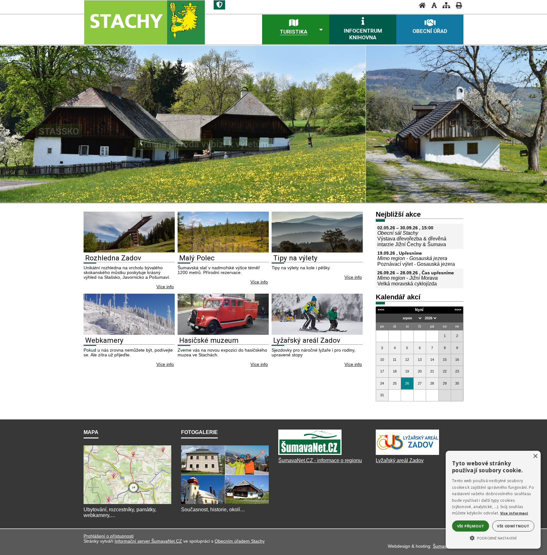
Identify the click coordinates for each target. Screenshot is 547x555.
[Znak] (219, 5)
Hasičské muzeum (209, 340)
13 (420, 359)
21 (432, 371)
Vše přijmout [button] (470, 526)
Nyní (419, 310)
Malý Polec (197, 258)
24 (382, 383)
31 (382, 395)
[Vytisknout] (457, 5)
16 (457, 359)
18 (395, 371)
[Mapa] (127, 504)
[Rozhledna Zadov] (129, 250)
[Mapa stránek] (444, 5)
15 (445, 359)
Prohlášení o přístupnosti (109, 536)
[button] (493, 537)
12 (407, 359)
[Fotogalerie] (225, 504)
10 (382, 359)
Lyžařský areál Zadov (306, 340)
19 (407, 371)
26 (407, 383)
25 (395, 383)
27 (420, 383)
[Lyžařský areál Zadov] (317, 333)
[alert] (493, 500)
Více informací (514, 513)
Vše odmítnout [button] (513, 526)
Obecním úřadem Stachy (240, 541)
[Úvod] (420, 5)
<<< (381, 310)
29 (445, 383)
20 (420, 371)
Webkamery (104, 340)
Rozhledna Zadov (113, 258)
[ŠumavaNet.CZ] (310, 454)
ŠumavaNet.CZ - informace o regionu (320, 460)
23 (457, 371)
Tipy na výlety (295, 258)
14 (432, 359)
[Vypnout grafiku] (432, 5)
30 (457, 383)
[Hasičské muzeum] (223, 333)
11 (394, 359)
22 (445, 371)
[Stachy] (144, 22)
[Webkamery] (129, 333)
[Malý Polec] (223, 250)
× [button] (535, 456)
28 (432, 383)
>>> (458, 310)
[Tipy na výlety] (317, 250)
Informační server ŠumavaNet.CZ (148, 541)
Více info (165, 286)
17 (382, 371)
